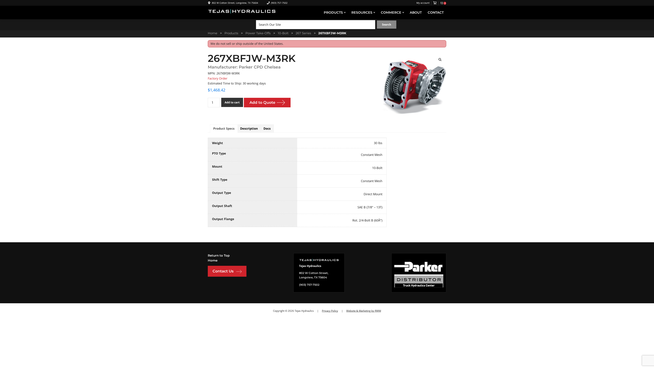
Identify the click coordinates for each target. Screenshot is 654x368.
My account (423, 2)
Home (212, 260)
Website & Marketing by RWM (363, 310)
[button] (440, 60)
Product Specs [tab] (224, 128)
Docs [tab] (267, 128)
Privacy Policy (330, 310)
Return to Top (219, 255)
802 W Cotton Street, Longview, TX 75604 (235, 2)
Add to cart (232, 102)
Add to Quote (262, 102)
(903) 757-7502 (279, 2)
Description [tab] (249, 128)
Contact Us (223, 271)
